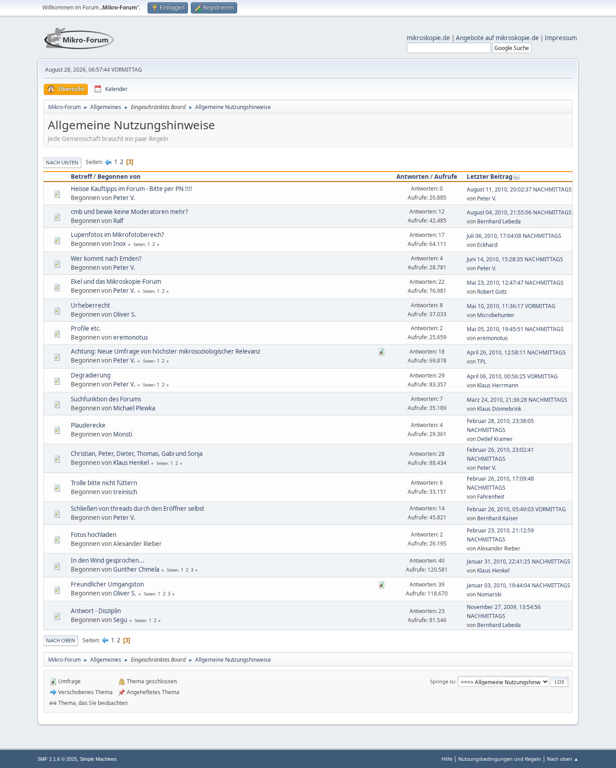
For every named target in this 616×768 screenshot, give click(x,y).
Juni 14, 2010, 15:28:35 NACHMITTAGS (515, 259)
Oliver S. (124, 314)
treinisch (125, 492)
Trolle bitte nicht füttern (104, 483)
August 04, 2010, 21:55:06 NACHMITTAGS (519, 212)
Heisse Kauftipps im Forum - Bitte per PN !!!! (131, 189)
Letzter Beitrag (489, 177)
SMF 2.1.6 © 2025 (57, 759)
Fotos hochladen (93, 535)
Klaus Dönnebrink (499, 409)
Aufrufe (445, 177)
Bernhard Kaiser (497, 518)
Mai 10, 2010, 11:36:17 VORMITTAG (511, 306)
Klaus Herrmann (497, 385)
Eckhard (487, 245)
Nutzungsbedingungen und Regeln (499, 758)
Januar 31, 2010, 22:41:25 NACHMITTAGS (518, 561)
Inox (119, 244)
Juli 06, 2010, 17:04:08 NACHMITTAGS (514, 236)
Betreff (81, 177)
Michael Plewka (134, 408)
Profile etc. (86, 328)
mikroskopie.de (428, 38)
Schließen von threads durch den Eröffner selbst (137, 508)
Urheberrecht (90, 305)
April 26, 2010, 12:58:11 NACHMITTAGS (516, 352)
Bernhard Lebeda (499, 221)
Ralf (118, 221)
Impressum (561, 38)
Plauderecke (88, 425)
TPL (481, 361)
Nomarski (489, 594)
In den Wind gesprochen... (107, 560)
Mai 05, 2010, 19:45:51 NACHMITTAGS (515, 329)
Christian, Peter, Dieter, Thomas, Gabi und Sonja (136, 454)
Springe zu (442, 681)
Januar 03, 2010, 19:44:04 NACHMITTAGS (518, 585)
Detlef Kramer (495, 439)
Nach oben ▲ (563, 758)
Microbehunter (496, 315)
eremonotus (130, 337)
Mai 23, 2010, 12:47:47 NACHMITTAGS (515, 282)
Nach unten (62, 162)
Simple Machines (98, 759)
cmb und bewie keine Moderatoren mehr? (129, 212)
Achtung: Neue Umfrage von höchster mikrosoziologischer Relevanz (165, 351)
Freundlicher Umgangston (107, 584)
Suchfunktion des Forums (106, 399)
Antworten (412, 177)
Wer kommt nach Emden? (106, 258)
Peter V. (124, 198)
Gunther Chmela (136, 569)
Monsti (122, 434)
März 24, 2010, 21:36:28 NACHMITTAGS (517, 400)
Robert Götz (492, 291)
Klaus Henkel (131, 463)
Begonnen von (119, 177)
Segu (120, 620)
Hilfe (446, 758)
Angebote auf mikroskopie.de (497, 38)
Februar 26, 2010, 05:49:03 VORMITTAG (516, 509)
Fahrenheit (490, 496)
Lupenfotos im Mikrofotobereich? (117, 235)
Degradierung (90, 375)
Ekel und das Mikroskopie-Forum (116, 281)
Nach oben (60, 640)
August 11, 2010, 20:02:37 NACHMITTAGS (519, 189)
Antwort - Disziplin (96, 611)
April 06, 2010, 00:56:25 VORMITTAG (512, 376)
